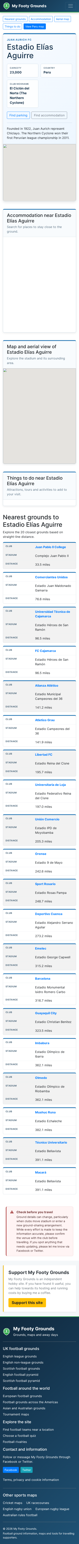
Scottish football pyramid (21, 1381)
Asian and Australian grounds (24, 1408)
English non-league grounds (23, 1362)
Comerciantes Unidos (51, 577)
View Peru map (34, 26)
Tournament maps (16, 1414)
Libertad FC (43, 754)
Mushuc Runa (45, 1112)
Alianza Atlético (46, 685)
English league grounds (20, 1356)
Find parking (18, 115)
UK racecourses (37, 1503)
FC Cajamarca (45, 651)
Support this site (27, 1302)
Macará (40, 1172)
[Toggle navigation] (70, 6)
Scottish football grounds (21, 1368)
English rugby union (17, 1509)
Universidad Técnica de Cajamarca (52, 614)
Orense (40, 854)
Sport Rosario (45, 884)
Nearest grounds (15, 19)
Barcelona (42, 978)
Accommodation (41, 19)
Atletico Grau (45, 720)
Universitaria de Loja (50, 785)
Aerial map (62, 19)
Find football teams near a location (28, 1429)
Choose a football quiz (19, 1436)
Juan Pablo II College (50, 547)
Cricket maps (12, 1503)
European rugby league (52, 1509)
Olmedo (41, 1078)
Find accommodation (49, 115)
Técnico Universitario (51, 1142)
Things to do (12, 26)
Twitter (26, 1470)
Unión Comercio (47, 819)
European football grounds (22, 1396)
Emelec (40, 948)
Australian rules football (20, 1515)
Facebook (11, 1470)
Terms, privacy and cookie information (31, 1480)
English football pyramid (20, 1374)
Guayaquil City (46, 1013)
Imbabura (42, 1043)
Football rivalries (15, 1442)
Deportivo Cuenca (48, 914)
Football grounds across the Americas (30, 1402)
